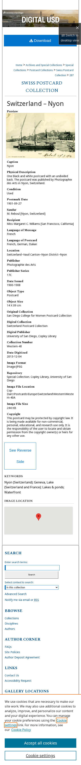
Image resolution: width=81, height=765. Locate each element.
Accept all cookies (40, 743)
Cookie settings (40, 755)
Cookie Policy (21, 730)
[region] (40, 729)
